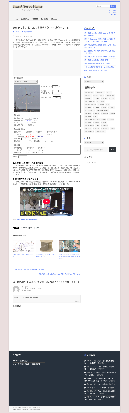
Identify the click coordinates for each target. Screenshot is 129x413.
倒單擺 (104, 107)
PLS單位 (105, 98)
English (113, 14)
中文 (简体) (112, 12)
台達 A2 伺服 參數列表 (21, 361)
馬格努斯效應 (90, 131)
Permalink (27, 290)
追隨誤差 (105, 125)
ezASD (96, 95)
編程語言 (97, 122)
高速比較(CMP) (101, 131)
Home (16, 19)
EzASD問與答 (102, 384)
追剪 (98, 125)
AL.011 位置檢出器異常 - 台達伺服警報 (26, 364)
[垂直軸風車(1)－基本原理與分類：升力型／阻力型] (46, 246)
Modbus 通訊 (110, 95)
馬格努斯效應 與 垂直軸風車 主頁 (96, 60)
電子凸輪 (97, 128)
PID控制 (97, 98)
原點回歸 (97, 113)
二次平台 (97, 107)
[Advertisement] (47, 63)
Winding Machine (91, 104)
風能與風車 (44, 19)
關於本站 (54, 19)
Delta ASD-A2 (90, 92)
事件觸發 (88, 107)
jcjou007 (27, 287)
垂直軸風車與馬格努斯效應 (27, 219)
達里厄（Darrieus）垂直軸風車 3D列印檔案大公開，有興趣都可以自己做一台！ (69, 256)
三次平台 (101, 104)
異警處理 (88, 122)
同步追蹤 (88, 116)
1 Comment (29, 36)
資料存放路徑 (90, 125)
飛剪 (113, 128)
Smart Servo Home (27, 6)
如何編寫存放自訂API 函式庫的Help (96, 119)
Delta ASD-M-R (101, 92)
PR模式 (112, 98)
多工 (96, 116)
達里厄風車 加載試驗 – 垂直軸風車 (96, 70)
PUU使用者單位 (90, 101)
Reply (77, 301)
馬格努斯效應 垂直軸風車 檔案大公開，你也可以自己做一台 (60, 274)
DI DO (109, 92)
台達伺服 (35, 19)
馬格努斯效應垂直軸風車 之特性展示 (97, 64)
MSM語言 (89, 98)
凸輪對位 (112, 107)
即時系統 (88, 113)
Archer (17, 32)
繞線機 (104, 122)
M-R (102, 95)
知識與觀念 (25, 19)
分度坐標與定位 (90, 110)
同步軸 (113, 113)
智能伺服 (111, 119)
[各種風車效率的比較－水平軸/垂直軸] (23, 246)
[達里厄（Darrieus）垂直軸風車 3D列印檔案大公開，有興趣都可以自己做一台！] (69, 246)
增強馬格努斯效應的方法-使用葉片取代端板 (28, 269)
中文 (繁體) (112, 10)
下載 (108, 104)
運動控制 (88, 128)
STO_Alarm (101, 101)
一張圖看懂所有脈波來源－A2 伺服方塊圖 (99, 67)
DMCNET (88, 95)
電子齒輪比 (106, 128)
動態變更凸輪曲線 (103, 110)
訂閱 (112, 150)
